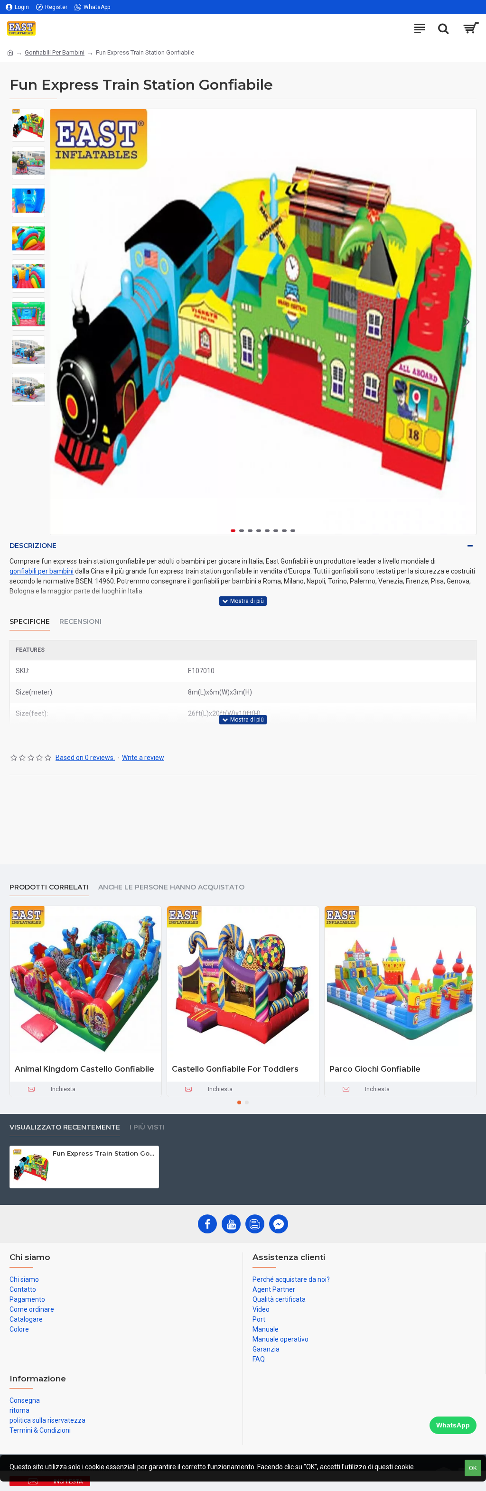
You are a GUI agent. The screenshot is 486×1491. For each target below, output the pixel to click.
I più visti (147, 1127)
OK (473, 1468)
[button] (59, 322)
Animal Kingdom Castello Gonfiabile (84, 1069)
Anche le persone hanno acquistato (171, 887)
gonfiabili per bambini (41, 571)
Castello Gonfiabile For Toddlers (235, 1069)
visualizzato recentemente (64, 1127)
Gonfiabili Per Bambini (54, 52)
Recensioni (80, 622)
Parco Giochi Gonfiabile (375, 1069)
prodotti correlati (49, 887)
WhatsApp (453, 1425)
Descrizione (32, 545)
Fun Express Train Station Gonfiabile (104, 1153)
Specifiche (29, 622)
